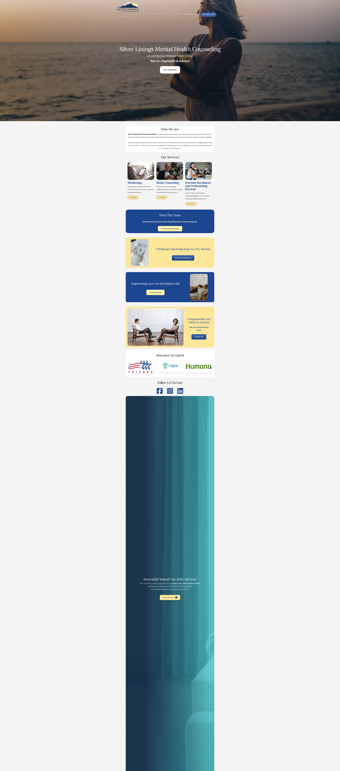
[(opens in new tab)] (198, 179)
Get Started (170, 70)
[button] (129, 367)
